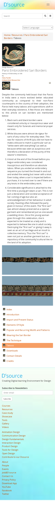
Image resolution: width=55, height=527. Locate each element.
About (5, 461)
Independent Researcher (11, 80)
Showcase (7, 416)
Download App (9, 483)
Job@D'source (9, 472)
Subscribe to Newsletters (15, 388)
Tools (4, 420)
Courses (6, 405)
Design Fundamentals (13, 439)
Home (7, 35)
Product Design (10, 446)
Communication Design (14, 435)
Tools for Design (10, 449)
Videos (5, 427)
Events (5, 469)
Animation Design (11, 432)
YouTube (6, 486)
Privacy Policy (9, 479)
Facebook (7, 490)
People (5, 465)
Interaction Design (11, 442)
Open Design (8, 453)
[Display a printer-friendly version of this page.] (50, 82)
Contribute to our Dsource (15, 457)
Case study (7, 412)
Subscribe (7, 399)
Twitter (5, 493)
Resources (17, 35)
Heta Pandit (6, 78)
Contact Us (7, 476)
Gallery (5, 423)
